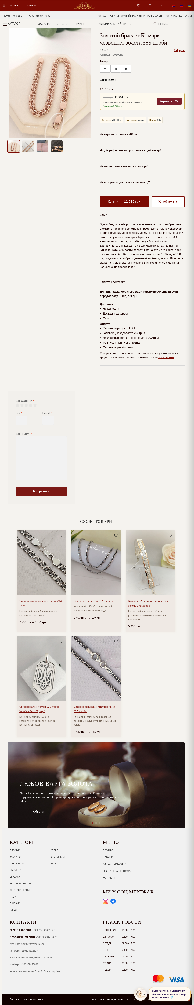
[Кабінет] (161, 5)
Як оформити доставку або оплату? (125, 182)
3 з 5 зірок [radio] (26, 405)
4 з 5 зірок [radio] (30, 405)
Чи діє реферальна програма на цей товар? (131, 150)
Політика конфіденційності (110, 999)
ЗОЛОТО (44, 24)
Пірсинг (15, 909)
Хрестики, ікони (20, 890)
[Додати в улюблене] (61, 535)
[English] (174, 5)
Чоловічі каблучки (21, 883)
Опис (103, 215)
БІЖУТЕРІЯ (81, 24)
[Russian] (182, 5)
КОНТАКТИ (185, 15)
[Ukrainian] (190, 5)
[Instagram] (105, 901)
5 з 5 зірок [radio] (35, 405)
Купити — (124, 201)
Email (47, 413)
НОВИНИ (114, 15)
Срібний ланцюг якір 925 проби (93, 600)
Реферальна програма (117, 870)
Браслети (15, 870)
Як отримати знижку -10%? (118, 134)
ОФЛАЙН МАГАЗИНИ (133, 15)
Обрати (38, 811)
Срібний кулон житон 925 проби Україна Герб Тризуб (39, 709)
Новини (108, 857)
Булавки (15, 903)
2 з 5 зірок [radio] (22, 405)
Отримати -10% (169, 101)
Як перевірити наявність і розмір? (124, 166)
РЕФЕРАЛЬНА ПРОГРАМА (162, 15)
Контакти (109, 877)
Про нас (108, 850)
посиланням (166, 357)
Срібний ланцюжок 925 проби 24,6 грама (41, 603)
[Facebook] (113, 901)
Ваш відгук (24, 433)
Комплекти (57, 857)
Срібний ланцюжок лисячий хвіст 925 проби (94, 709)
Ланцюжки (17, 863)
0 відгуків (179, 50)
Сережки (15, 876)
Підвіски (15, 896)
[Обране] (139, 5)
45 (115, 68)
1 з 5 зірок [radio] (17, 405)
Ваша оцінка (25, 401)
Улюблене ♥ (168, 201)
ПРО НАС (101, 15)
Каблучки (15, 857)
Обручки (15, 850)
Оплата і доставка (112, 282)
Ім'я (19, 413)
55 (126, 68)
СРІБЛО (62, 24)
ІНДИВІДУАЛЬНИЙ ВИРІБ (113, 24)
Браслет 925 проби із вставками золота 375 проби (148, 603)
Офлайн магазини (114, 864)
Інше (53, 863)
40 (105, 68)
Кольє (54, 850)
